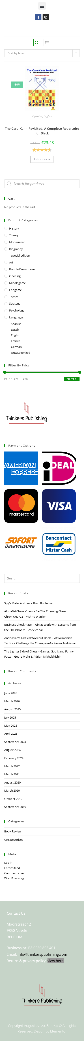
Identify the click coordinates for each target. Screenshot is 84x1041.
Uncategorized (20, 353)
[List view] (47, 42)
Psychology (16, 310)
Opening (37, 116)
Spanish (16, 324)
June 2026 (10, 693)
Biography (16, 249)
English (48, 116)
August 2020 (12, 782)
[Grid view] (37, 42)
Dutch (15, 330)
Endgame (15, 290)
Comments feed (15, 873)
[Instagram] (46, 17)
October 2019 (13, 799)
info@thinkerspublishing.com (42, 954)
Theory (14, 235)
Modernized (17, 242)
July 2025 (10, 717)
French (15, 341)
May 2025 (10, 725)
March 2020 (12, 790)
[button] (42, 6)
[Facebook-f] (38, 17)
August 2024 (12, 750)
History (14, 228)
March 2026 (12, 701)
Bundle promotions (22, 269)
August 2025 (12, 709)
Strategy (14, 303)
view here (55, 960)
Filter (72, 379)
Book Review (12, 831)
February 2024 (13, 758)
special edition (20, 255)
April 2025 (10, 734)
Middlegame (17, 283)
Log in (8, 863)
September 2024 (15, 742)
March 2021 (12, 774)
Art (11, 262)
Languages (16, 317)
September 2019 (15, 807)
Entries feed (12, 868)
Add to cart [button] (42, 159)
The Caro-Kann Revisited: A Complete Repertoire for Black (42, 130)
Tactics (13, 297)
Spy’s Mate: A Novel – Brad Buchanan (29, 603)
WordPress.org (14, 878)
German (16, 347)
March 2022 (12, 766)
